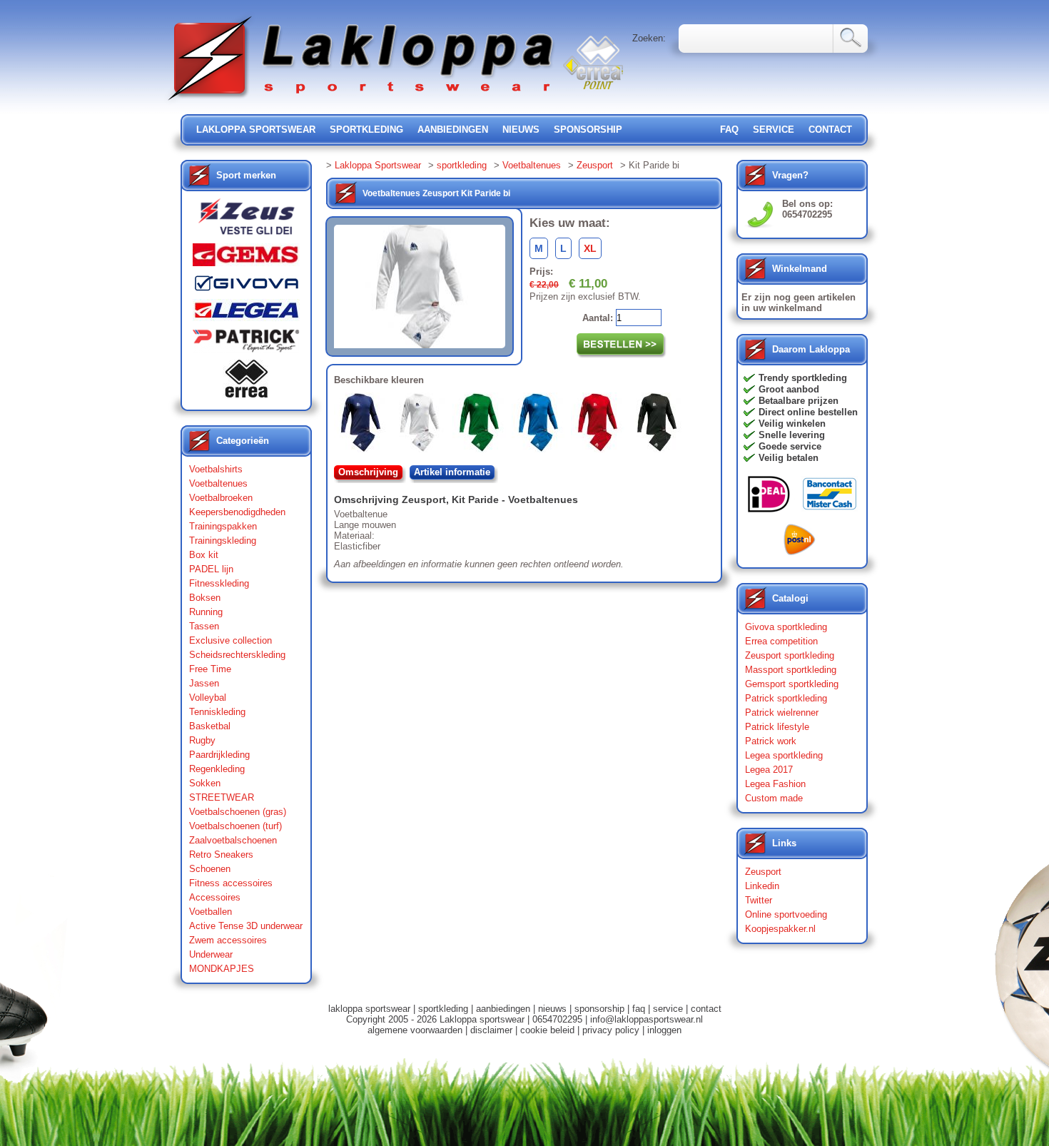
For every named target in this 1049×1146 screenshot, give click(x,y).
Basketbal (209, 726)
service (773, 129)
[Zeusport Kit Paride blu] (363, 425)
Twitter (758, 900)
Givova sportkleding (786, 627)
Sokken (205, 783)
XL (590, 248)
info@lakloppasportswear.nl (646, 1019)
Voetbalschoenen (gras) (237, 811)
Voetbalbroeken (221, 497)
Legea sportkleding (784, 755)
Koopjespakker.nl (780, 928)
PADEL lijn (211, 569)
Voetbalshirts (216, 469)
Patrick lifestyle (777, 726)
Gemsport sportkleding (791, 684)
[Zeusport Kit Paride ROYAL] (541, 425)
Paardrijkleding (219, 754)
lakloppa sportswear (255, 129)
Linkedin (762, 886)
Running (206, 612)
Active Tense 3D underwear (246, 926)
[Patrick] (246, 344)
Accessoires (214, 897)
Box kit (203, 554)
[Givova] (246, 286)
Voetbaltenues (218, 483)
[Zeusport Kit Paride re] (600, 425)
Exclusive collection (230, 640)
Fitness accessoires (231, 883)
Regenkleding (217, 769)
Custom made (774, 798)
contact (830, 129)
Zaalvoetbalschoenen (233, 840)
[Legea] (246, 313)
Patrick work (770, 741)
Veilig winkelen (792, 423)
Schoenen (209, 868)
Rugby (202, 740)
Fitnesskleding (219, 583)
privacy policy (610, 1030)
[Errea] (246, 382)
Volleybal (207, 697)
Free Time (210, 669)
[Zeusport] (246, 220)
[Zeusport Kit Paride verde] (482, 425)
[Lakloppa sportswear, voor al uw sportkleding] (362, 101)
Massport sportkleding (790, 669)
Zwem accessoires (228, 940)
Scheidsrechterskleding (237, 654)
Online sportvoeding (786, 914)
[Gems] (246, 258)
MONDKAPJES (221, 968)
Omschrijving (368, 472)
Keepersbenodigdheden (237, 512)
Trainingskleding (222, 540)
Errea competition (781, 641)
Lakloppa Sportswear (378, 165)
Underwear (211, 954)
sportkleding (366, 129)
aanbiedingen (452, 129)
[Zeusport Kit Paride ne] (659, 425)
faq (638, 1008)
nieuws (520, 129)
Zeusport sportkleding (789, 655)
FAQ (729, 129)
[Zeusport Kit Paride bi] (422, 425)
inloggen (664, 1030)
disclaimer (491, 1030)
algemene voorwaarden (415, 1030)
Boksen (205, 597)
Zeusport (595, 165)
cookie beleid (547, 1030)
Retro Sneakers (221, 854)
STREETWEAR (221, 797)
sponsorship (588, 129)
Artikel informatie (452, 472)
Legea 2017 (769, 769)
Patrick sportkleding (786, 698)
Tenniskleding (217, 711)
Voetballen (210, 911)
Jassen (204, 683)
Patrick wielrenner (782, 712)
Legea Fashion (775, 784)
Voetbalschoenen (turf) (235, 826)
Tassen (204, 626)
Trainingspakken (223, 526)
